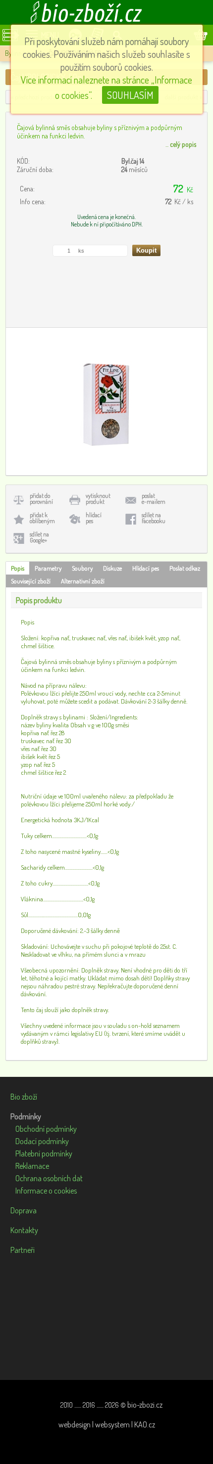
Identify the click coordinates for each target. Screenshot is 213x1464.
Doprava (23, 1210)
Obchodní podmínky (46, 1129)
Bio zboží (23, 1097)
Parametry (48, 568)
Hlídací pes (145, 568)
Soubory (82, 568)
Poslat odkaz (184, 568)
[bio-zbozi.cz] (106, 12)
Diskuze (112, 568)
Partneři (22, 1250)
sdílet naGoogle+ (39, 537)
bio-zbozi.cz (144, 1405)
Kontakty (24, 1230)
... (180, 144)
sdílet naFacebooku (153, 518)
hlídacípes (94, 518)
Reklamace (32, 1166)
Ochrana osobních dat (49, 1178)
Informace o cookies (46, 1191)
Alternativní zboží (83, 581)
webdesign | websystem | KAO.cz (106, 1424)
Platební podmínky (43, 1153)
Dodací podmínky (42, 1141)
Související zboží (31, 581)
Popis (17, 568)
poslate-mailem (153, 498)
